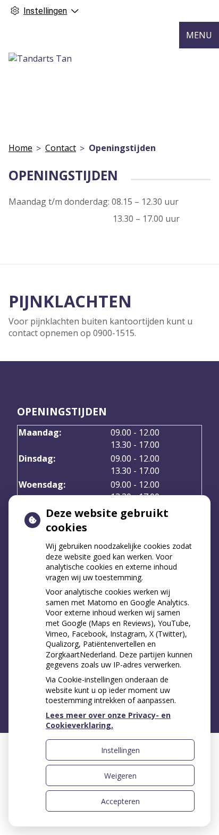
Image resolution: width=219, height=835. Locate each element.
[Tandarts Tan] (40, 58)
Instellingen (120, 750)
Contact (60, 148)
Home (20, 148)
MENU (199, 35)
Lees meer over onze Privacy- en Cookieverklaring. (108, 720)
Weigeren (120, 776)
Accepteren (120, 801)
